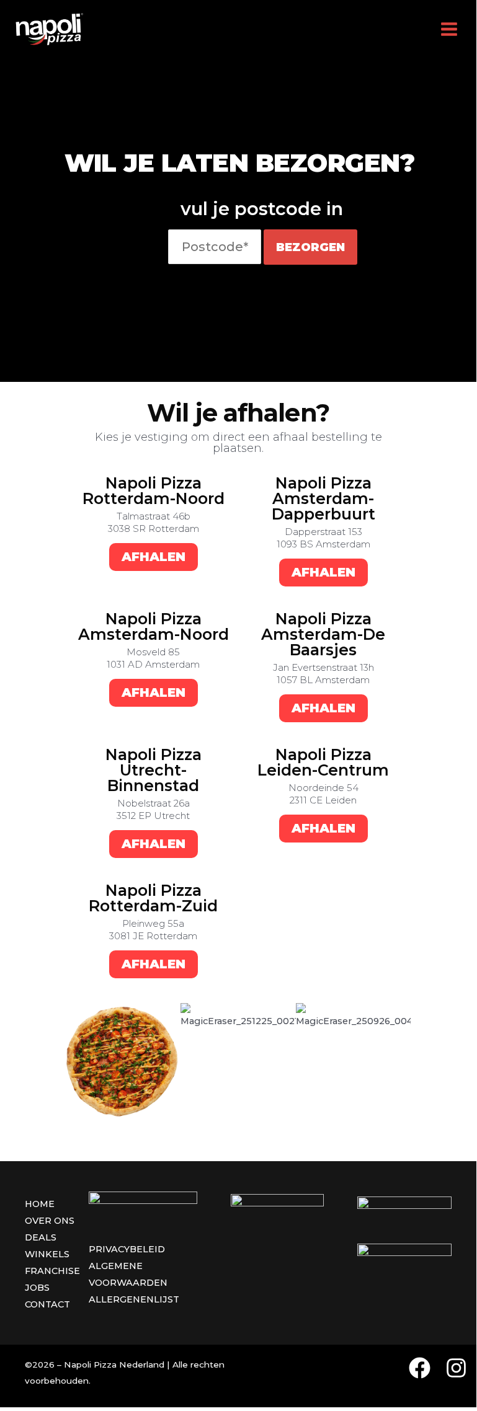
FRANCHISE (52, 1270)
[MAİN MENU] (449, 29)
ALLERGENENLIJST (134, 1299)
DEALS (40, 1237)
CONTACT (47, 1304)
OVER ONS (49, 1220)
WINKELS (47, 1254)
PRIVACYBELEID (127, 1249)
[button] (78, 1060)
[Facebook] (419, 1368)
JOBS (37, 1287)
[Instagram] (456, 1368)
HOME (40, 1204)
